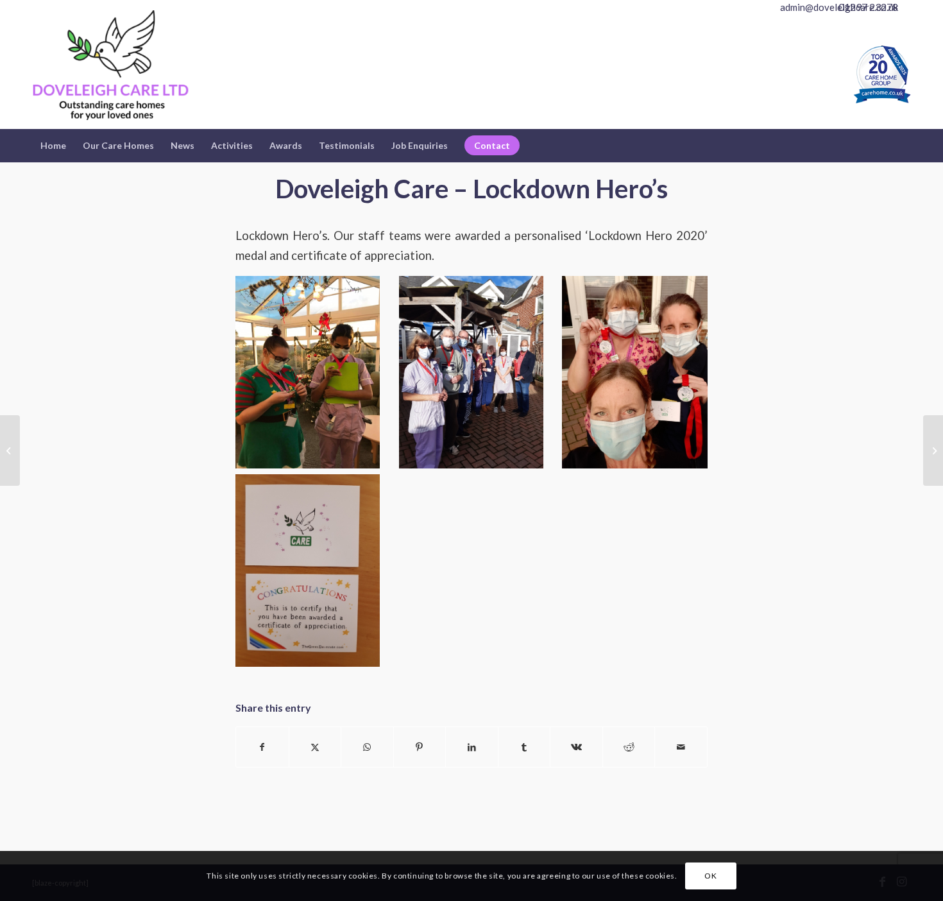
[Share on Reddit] (629, 747)
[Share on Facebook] (262, 747)
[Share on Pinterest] (420, 747)
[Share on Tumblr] (524, 747)
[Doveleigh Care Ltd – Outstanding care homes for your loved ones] (110, 71)
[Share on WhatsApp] (367, 747)
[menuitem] (53, 146)
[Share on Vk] (576, 747)
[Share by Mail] (681, 747)
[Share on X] (315, 747)
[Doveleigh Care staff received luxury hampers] (10, 450)
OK (710, 875)
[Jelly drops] (933, 450)
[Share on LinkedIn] (472, 747)
